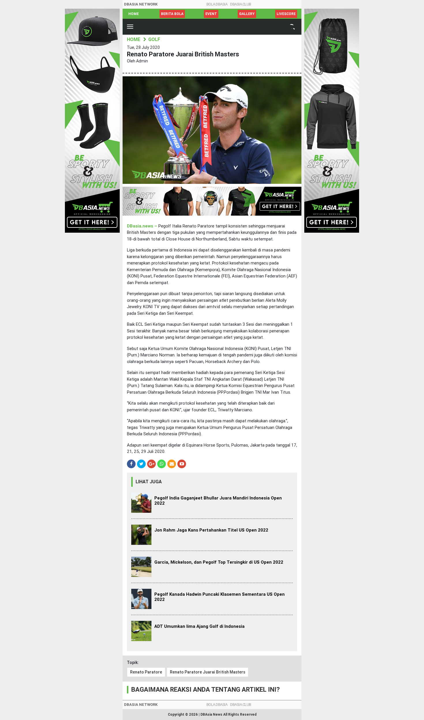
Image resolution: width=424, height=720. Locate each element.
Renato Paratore (146, 672)
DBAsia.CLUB (240, 4)
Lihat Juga (149, 481)
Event (211, 14)
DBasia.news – (142, 226)
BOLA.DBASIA (217, 4)
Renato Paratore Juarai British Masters (207, 672)
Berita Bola (172, 14)
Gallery (247, 14)
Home (133, 14)
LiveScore (286, 14)
